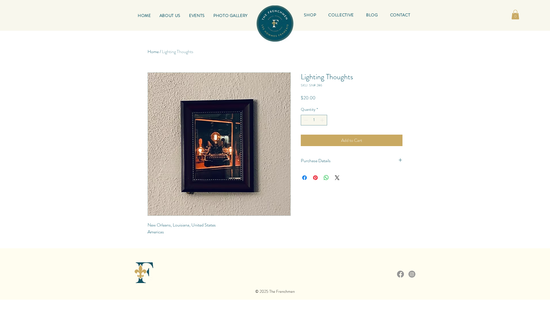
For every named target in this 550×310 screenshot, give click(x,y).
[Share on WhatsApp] (326, 177)
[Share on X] (337, 177)
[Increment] (322, 120)
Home (153, 51)
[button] (341, 15)
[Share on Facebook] (304, 177)
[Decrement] (305, 120)
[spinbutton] (314, 120)
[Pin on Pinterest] (315, 177)
